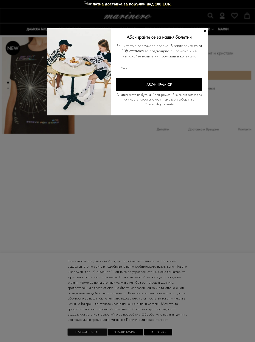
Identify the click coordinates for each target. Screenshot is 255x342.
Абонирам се (159, 84)
